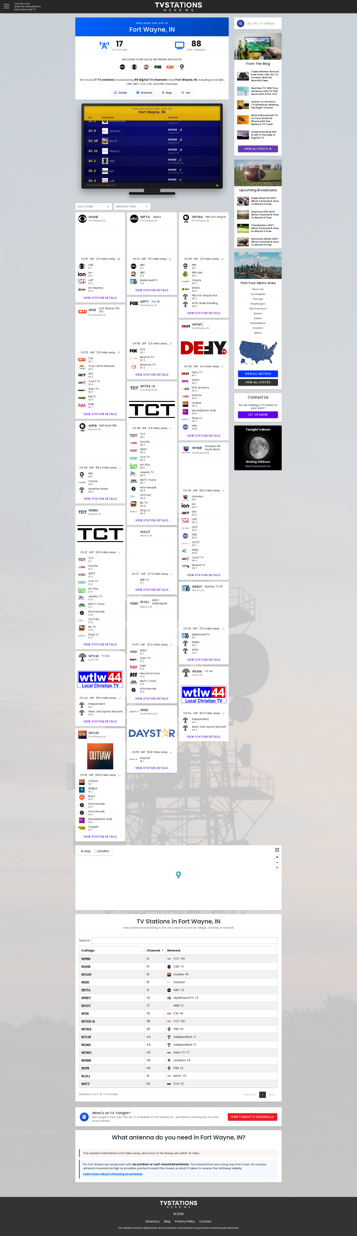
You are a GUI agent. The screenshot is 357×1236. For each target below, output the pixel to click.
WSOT (86, 1005)
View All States (258, 382)
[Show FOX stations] (158, 67)
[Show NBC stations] (146, 67)
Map (87, 851)
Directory (153, 1221)
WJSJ (85, 1076)
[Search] (240, 23)
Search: (84, 940)
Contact (205, 1221)
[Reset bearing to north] (277, 868)
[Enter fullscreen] (277, 850)
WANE (86, 966)
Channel (153, 950)
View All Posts (256, 148)
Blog (167, 1221)
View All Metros (258, 373)
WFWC (86, 1052)
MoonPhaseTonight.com (258, 465)
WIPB (85, 1068)
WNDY (86, 998)
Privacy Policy (185, 1221)
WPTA (86, 990)
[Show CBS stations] (134, 67)
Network (174, 950)
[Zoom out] (277, 862)
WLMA (86, 1044)
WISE (85, 1013)
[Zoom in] (277, 857)
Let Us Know (258, 414)
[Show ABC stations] (122, 67)
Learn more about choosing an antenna (112, 1174)
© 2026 (178, 1214)
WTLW (86, 1037)
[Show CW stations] (170, 67)
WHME (86, 1060)
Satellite (103, 851)
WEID (85, 982)
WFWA (86, 1029)
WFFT (85, 1084)
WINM (85, 959)
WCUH (86, 974)
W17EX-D (88, 1021)
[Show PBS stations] (182, 67)
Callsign (88, 950)
